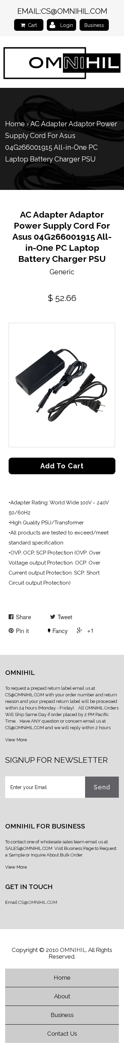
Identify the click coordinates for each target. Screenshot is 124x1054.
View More (16, 739)
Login (66, 25)
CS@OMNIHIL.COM (74, 11)
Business (94, 25)
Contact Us (62, 1033)
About (62, 996)
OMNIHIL (73, 949)
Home (15, 124)
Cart (32, 25)
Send (102, 787)
